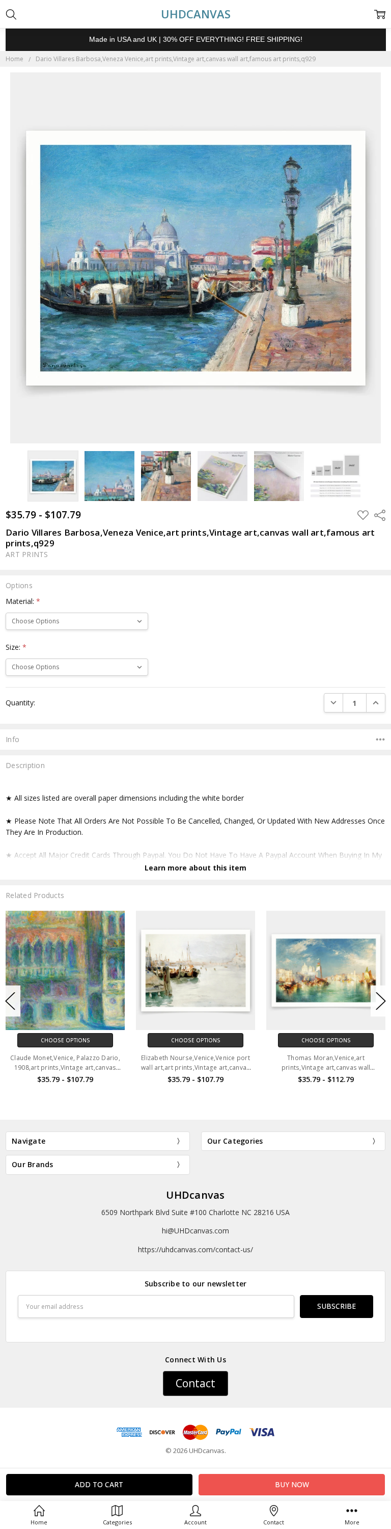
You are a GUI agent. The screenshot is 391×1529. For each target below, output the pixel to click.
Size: (16, 647)
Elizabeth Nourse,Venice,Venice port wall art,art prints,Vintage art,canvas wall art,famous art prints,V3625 (65, 1067)
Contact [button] (195, 1383)
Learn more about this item (195, 868)
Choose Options (65, 1040)
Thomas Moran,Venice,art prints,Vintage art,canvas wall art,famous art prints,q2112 (195, 1067)
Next (381, 1001)
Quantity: (20, 702)
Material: (23, 601)
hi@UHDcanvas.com (195, 1230)
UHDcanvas (195, 1195)
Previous (10, 1001)
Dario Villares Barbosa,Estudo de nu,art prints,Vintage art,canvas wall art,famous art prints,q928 (326, 1067)
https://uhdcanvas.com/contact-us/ (195, 1249)
